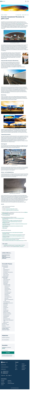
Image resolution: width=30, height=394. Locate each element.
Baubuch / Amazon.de (20, 246)
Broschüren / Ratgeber (5, 324)
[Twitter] (7, 375)
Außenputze (5, 306)
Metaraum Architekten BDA (10, 208)
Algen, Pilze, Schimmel (6, 318)
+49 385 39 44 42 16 (5, 372)
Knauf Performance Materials (6, 256)
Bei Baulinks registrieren (5, 337)
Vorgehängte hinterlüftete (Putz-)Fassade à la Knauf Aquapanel (12, 234)
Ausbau (16, 365)
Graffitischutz (5, 317)
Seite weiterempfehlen (5, 339)
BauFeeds (23, 369)
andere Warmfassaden (6, 279)
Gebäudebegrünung (6, 269)
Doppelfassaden (5, 282)
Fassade (14, 246)
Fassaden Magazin (5, 277)
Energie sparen (24, 365)
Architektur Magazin (5, 328)
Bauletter (3, 348)
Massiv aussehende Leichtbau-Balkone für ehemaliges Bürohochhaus (12, 240)
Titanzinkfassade (7, 288)
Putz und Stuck (5, 273)
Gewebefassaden (6, 310)
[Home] (7, 363)
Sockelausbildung (6, 316)
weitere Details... (4, 228)
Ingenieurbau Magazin (5, 329)
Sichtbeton (5, 308)
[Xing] (11, 375)
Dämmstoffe (6, 298)
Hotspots (23, 363)
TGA (15, 366)
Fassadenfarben (5, 307)
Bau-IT (16, 369)
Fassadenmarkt (4, 323)
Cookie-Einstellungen (11, 383)
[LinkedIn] (9, 375)
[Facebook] (8, 375)
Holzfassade (6, 290)
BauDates (23, 366)
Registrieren (3, 383)
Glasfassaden (5, 278)
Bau (15, 363)
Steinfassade (6, 294)
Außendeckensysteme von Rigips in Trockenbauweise (10, 220)
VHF (4, 268)
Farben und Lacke (6, 274)
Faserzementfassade (8, 289)
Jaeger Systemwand (6, 257)
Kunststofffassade (7, 293)
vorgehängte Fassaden (6, 284)
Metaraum (4, 258)
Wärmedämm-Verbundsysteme (8, 272)
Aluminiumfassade (7, 285)
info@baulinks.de (5, 373)
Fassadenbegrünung (6, 301)
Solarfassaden (5, 283)
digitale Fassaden (6, 322)
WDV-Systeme (5, 305)
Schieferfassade (7, 295)
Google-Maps (19, 23)
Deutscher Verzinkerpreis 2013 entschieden (8, 239)
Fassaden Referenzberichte (6, 327)
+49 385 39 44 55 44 (5, 371)
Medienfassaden (5, 311)
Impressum (9, 380)
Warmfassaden (5, 267)
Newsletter (2, 380)
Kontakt (2, 384)
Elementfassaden (6, 280)
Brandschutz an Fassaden (7, 313)
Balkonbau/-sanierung (6, 312)
